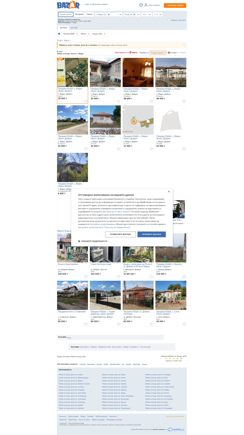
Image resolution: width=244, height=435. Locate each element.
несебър (128, 364)
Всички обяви (69, 34)
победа (106, 364)
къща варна (91, 364)
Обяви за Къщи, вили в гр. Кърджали (158, 396)
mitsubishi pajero (115, 364)
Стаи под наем (145, 347)
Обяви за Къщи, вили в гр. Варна (114, 375)
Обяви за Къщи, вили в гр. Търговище (72, 399)
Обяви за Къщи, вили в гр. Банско (114, 402)
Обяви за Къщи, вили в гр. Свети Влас (72, 393)
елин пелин (136, 364)
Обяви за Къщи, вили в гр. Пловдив (157, 375)
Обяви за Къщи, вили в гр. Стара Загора (159, 387)
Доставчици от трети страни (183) (118, 211)
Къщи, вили (98, 34)
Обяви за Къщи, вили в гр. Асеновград (72, 396)
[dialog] (122, 217)
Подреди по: (144, 53)
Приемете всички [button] (151, 234)
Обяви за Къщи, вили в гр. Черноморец (116, 408)
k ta (123, 364)
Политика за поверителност (117, 227)
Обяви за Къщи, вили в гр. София (71, 375)
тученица (82, 364)
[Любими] (141, 5)
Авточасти (113, 416)
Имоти (84, 34)
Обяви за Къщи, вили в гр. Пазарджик (158, 408)
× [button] (169, 192)
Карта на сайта (84, 420)
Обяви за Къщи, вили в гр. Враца (114, 393)
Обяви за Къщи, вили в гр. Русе (156, 378)
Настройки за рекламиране (102, 224)
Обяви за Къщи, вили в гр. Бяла (156, 402)
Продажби (79, 14)
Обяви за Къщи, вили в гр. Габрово (114, 387)
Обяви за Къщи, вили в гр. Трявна (157, 390)
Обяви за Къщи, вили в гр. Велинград (115, 399)
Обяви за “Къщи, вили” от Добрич (69, 231)
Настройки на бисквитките (90, 227)
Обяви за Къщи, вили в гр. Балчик (114, 381)
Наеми (89, 14)
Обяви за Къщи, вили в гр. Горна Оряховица (118, 396)
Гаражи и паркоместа (131, 347)
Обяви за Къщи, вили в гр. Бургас (114, 378)
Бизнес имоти (117, 347)
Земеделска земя (104, 347)
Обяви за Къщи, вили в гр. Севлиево (72, 402)
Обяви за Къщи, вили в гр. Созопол (71, 387)
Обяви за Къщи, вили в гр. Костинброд (159, 399)
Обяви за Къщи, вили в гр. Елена (157, 393)
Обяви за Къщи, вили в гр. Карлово (71, 408)
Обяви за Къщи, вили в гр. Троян (157, 405)
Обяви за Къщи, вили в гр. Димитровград (73, 378)
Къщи (69, 338)
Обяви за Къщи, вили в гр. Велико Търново (74, 384)
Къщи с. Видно (64, 40)
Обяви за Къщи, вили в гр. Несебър (114, 405)
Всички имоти (65, 14)
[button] (92, 241)
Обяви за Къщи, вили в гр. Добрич (114, 390)
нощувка (99, 364)
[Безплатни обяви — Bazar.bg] (68, 5)
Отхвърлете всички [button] (120, 234)
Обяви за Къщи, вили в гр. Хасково (157, 384)
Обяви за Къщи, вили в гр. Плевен (157, 381)
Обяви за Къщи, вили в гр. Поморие (71, 390)
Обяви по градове (98, 420)
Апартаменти (84, 347)
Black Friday (72, 420)
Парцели (93, 347)
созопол (144, 364)
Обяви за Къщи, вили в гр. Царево (71, 405)
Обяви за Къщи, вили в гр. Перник (114, 384)
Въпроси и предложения (175, 416)
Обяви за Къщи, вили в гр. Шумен (71, 381)
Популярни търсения (114, 420)
